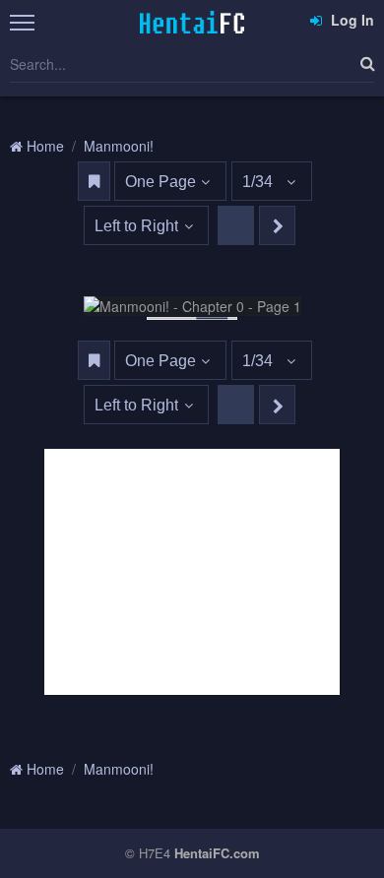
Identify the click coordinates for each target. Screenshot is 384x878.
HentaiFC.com (217, 853)
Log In (350, 20)
